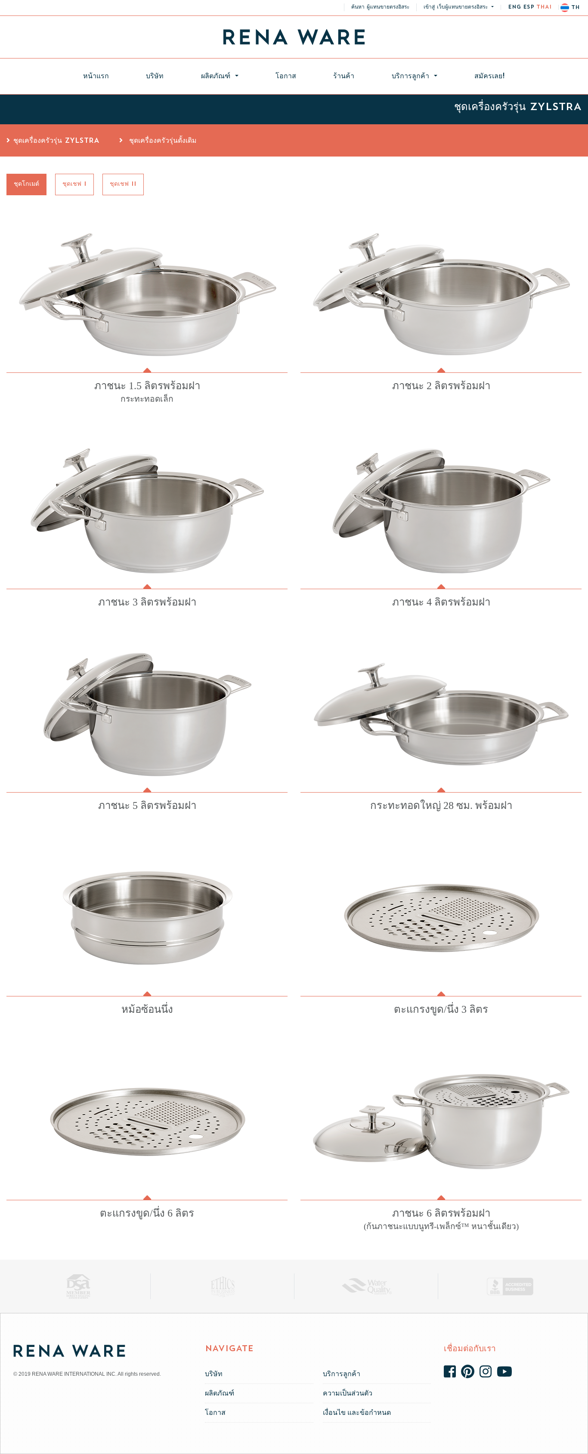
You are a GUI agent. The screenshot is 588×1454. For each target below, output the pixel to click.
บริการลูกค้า (412, 76)
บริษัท (155, 76)
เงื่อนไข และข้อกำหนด (357, 1412)
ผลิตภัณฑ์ (217, 76)
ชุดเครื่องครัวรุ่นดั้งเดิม (161, 141)
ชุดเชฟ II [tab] (123, 184)
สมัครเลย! (489, 76)
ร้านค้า (343, 76)
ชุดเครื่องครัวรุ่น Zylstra (56, 141)
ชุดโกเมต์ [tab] (26, 184)
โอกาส (285, 76)
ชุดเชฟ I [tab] (74, 184)
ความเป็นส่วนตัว (347, 1393)
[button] (459, 7)
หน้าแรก (105, 76)
